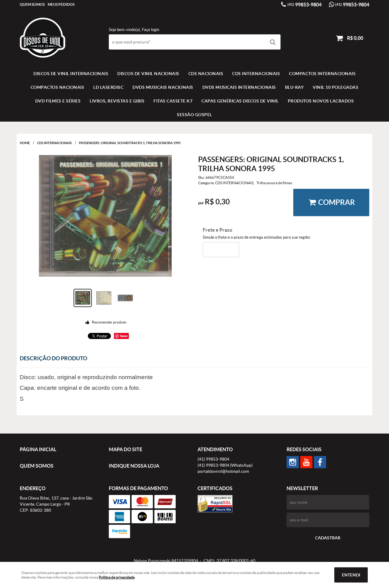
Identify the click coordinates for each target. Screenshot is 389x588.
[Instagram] (293, 462)
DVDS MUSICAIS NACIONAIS (163, 87)
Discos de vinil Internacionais (70, 73)
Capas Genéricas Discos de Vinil (240, 101)
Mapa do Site (125, 449)
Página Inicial (38, 449)
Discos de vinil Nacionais (148, 73)
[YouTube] (306, 462)
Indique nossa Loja (134, 466)
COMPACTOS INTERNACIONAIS (322, 73)
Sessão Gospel (194, 114)
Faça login (150, 29)
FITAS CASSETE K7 (172, 101)
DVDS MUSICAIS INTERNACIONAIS (239, 87)
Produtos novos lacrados (321, 101)
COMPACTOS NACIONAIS (57, 87)
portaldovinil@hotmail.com (223, 471)
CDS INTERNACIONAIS (256, 73)
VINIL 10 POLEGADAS (335, 87)
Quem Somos (32, 4)
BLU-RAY (294, 87)
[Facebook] (320, 462)
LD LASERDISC (108, 87)
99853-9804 (304, 4)
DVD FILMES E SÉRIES (58, 101)
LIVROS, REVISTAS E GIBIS (117, 101)
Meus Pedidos (61, 4)
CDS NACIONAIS (205, 73)
